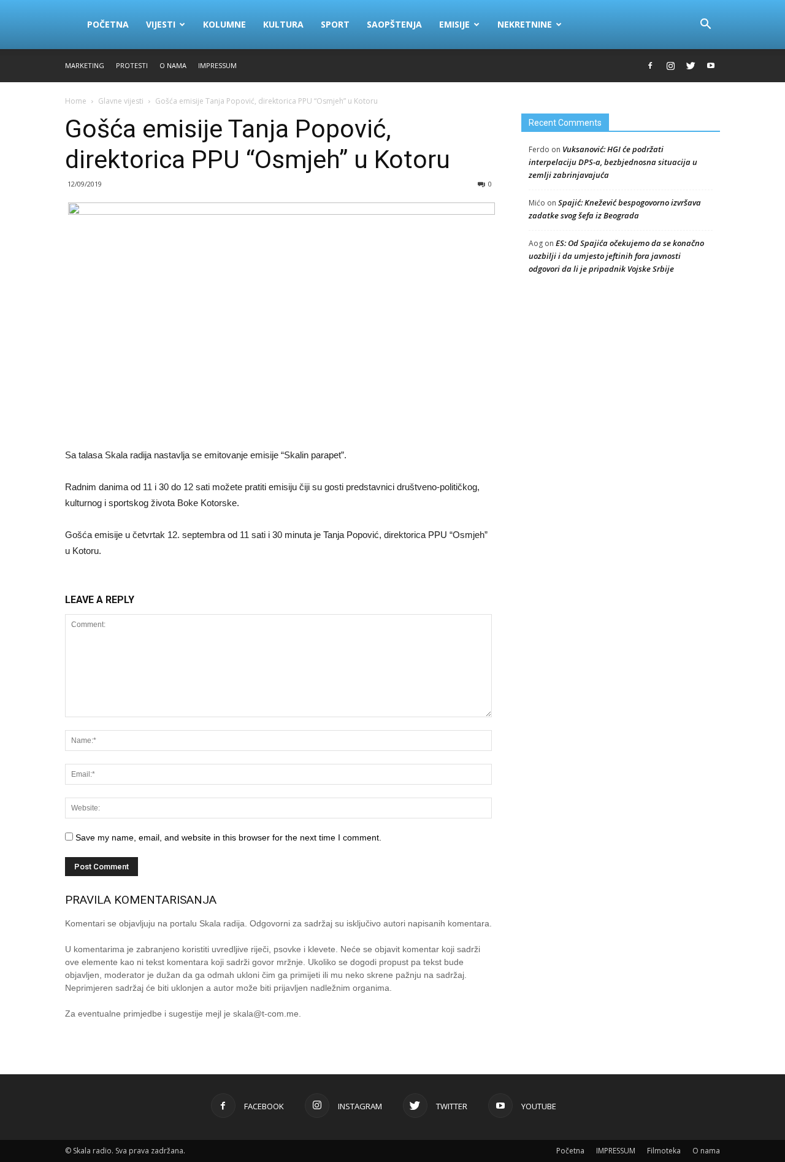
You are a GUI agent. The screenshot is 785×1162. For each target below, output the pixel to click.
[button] (705, 24)
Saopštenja (394, 24)
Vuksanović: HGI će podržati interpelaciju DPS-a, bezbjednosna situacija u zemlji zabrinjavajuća (613, 162)
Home (75, 101)
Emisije (454, 24)
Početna (108, 24)
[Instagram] (670, 65)
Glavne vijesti (121, 101)
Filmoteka (664, 1150)
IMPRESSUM (217, 65)
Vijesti (160, 24)
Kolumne (224, 24)
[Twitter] (690, 65)
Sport (335, 24)
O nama (172, 65)
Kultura (283, 24)
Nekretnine (524, 24)
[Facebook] (650, 65)
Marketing (84, 65)
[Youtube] (711, 65)
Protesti (132, 65)
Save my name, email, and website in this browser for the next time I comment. (228, 837)
